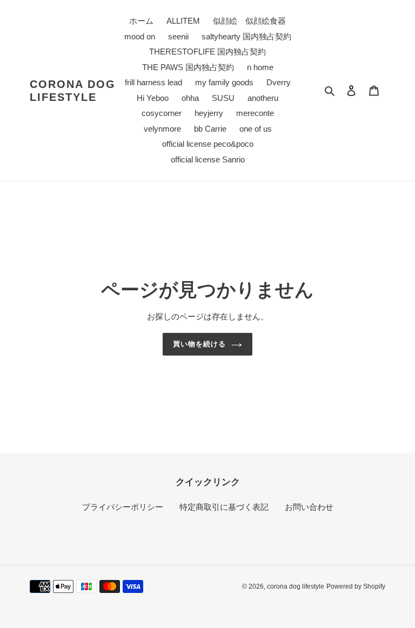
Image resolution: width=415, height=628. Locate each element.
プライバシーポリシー (122, 506)
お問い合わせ (309, 506)
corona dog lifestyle (73, 90)
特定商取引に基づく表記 (224, 506)
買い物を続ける (199, 344)
